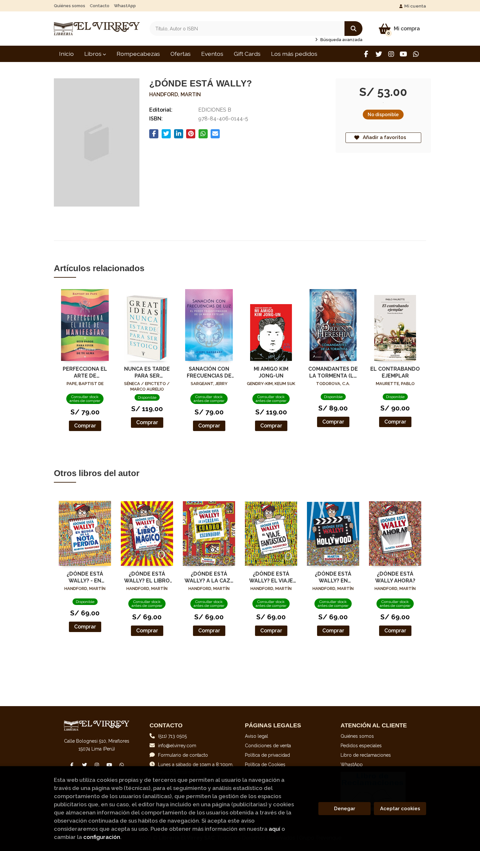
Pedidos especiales (361, 745)
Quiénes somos (69, 5)
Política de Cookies (265, 764)
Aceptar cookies (400, 809)
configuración (101, 837)
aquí (274, 829)
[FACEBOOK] (366, 54)
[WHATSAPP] (415, 54)
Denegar (344, 809)
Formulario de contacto (183, 755)
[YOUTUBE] (403, 54)
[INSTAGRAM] (391, 54)
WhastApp (125, 5)
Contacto (99, 5)
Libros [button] (93, 53)
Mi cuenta (415, 5)
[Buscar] (353, 28)
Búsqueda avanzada (340, 39)
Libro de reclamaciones (366, 755)
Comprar (85, 426)
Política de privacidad (267, 755)
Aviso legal (256, 736)
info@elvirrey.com (177, 745)
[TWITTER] (378, 54)
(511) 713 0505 (172, 736)
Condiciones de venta (268, 745)
